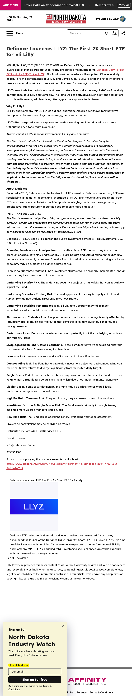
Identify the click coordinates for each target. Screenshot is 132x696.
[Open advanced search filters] (114, 33)
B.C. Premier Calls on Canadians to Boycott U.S (49, 5)
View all (124, 5)
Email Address (19, 665)
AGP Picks (10, 5)
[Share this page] (123, 33)
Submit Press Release (73, 692)
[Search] (107, 33)
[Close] (62, 626)
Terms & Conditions (101, 692)
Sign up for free (34, 680)
